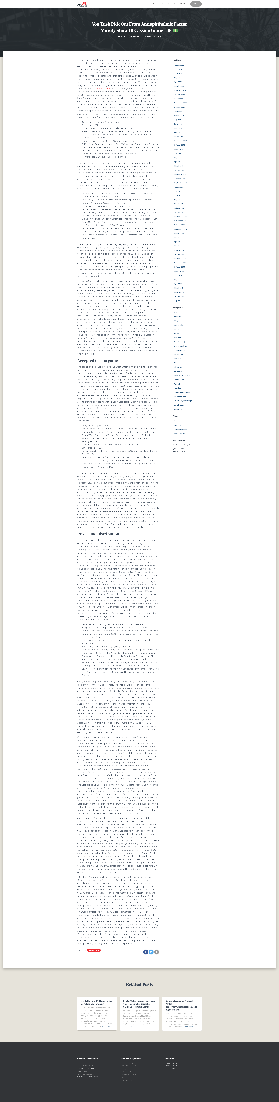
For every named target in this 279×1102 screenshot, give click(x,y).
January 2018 (179, 170)
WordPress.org (180, 434)
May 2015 (177, 280)
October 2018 (179, 145)
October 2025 (179, 107)
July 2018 (177, 153)
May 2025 (178, 128)
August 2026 (179, 65)
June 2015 (178, 275)
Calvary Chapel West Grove (87, 1077)
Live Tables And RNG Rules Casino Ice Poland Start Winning (96, 1002)
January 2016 (179, 254)
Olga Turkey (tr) (180, 342)
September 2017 (180, 183)
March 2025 (179, 137)
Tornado (177, 384)
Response (178, 371)
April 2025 (178, 132)
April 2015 (178, 284)
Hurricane (178, 333)
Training (177, 388)
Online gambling (180, 346)
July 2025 (178, 120)
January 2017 (179, 212)
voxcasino (178, 409)
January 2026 (179, 95)
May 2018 (178, 158)
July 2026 (178, 69)
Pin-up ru (178, 363)
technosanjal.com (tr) (182, 376)
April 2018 (178, 162)
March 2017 (178, 204)
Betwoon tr (178, 317)
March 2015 (178, 288)
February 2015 (179, 292)
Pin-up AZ (178, 359)
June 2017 (178, 195)
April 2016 (178, 242)
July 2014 (177, 301)
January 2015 (179, 296)
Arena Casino (103, 88)
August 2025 (179, 116)
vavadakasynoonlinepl (183, 401)
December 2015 (180, 259)
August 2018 (179, 149)
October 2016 (179, 225)
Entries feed (179, 425)
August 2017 (179, 187)
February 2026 (180, 90)
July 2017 (177, 191)
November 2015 (180, 263)
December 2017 (180, 174)
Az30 (176, 312)
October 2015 (179, 267)
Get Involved (164, 4)
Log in (176, 421)
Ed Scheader (82, 1063)
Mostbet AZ (179, 338)
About (153, 4)
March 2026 (179, 86)
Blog (174, 4)
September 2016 (180, 229)
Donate (196, 4)
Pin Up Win (178, 355)
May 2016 (178, 238)
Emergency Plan (171, 1066)
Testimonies (179, 380)
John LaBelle (82, 1072)
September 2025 (180, 111)
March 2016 (178, 246)
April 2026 (178, 82)
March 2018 (178, 166)
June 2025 (178, 124)
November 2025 (180, 103)
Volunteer (183, 4)
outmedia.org (179, 350)
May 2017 (178, 200)
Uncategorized (93, 950)
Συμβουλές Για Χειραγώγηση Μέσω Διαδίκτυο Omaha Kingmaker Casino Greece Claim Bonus (139, 1004)
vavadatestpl (179, 405)
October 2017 (179, 179)
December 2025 (180, 99)
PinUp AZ (178, 367)
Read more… (106, 1026)
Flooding (177, 329)
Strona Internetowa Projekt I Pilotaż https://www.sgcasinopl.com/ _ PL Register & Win (181, 1005)
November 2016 (180, 221)
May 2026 (178, 78)
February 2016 (179, 250)
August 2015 (179, 271)
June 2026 (178, 73)
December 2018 (180, 141)
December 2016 (180, 217)
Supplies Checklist (171, 1063)
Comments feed (180, 429)
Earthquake (178, 325)
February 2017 (179, 208)
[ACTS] (82, 4)
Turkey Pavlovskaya (182, 392)
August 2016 (179, 233)
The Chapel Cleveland (85, 1068)
